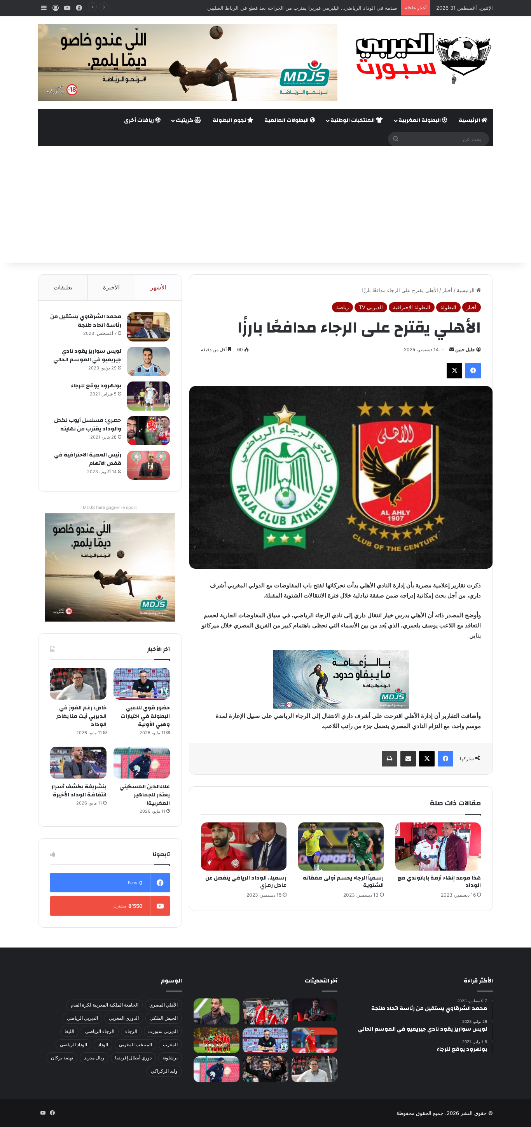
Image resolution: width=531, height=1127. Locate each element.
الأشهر (158, 287)
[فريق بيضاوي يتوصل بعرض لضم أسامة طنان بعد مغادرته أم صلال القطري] (314, 1041)
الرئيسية (470, 120)
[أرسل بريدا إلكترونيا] (451, 349)
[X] (454, 370)
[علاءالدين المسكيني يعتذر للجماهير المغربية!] (142, 763)
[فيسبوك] (473, 370)
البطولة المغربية (420, 120)
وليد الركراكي (164, 1071)
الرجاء (131, 1031)
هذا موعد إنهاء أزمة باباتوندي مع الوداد (439, 881)
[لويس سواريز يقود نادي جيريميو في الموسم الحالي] (148, 361)
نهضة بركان (62, 1058)
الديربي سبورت (163, 1031)
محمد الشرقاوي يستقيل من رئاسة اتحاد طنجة (85, 321)
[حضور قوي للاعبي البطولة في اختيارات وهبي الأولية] (142, 684)
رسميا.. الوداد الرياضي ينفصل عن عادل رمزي (245, 881)
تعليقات (63, 287)
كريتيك (185, 120)
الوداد (103, 1044)
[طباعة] (389, 758)
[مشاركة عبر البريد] (408, 758)
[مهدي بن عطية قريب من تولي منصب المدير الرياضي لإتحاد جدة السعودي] (216, 1011)
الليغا (69, 1031)
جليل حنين (465, 349)
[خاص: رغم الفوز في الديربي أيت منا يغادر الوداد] (78, 684)
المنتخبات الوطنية (353, 120)
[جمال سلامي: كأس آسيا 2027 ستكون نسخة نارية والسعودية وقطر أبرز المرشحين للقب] (265, 1069)
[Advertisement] (265, 204)
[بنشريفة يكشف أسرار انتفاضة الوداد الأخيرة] (78, 763)
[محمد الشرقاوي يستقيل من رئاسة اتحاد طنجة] (148, 326)
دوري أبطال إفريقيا (133, 1058)
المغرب (170, 1044)
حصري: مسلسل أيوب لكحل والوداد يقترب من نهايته (87, 424)
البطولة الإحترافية (411, 307)
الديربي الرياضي (82, 1018)
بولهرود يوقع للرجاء (96, 386)
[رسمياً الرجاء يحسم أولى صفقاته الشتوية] (341, 846)
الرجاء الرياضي (99, 1031)
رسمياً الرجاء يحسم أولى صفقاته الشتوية (343, 881)
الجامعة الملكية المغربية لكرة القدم (104, 1005)
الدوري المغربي (124, 1018)
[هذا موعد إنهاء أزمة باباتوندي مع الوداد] (438, 846)
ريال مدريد (94, 1058)
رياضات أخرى (139, 120)
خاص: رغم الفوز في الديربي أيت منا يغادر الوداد (81, 716)
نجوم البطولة (230, 120)
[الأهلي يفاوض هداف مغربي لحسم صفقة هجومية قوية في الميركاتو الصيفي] (216, 1041)
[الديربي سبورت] (421, 58)
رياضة (342, 307)
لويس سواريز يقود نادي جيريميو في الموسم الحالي (87, 355)
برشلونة (170, 1058)
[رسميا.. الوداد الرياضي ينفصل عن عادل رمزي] (243, 846)
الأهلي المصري (163, 1005)
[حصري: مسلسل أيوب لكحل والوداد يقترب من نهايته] (148, 430)
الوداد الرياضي (73, 1044)
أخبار (447, 290)
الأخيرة (111, 287)
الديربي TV (371, 307)
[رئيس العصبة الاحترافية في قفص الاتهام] (148, 465)
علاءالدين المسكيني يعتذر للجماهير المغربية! (144, 795)
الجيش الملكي (164, 1018)
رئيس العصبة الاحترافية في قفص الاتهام (87, 459)
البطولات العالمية (287, 120)
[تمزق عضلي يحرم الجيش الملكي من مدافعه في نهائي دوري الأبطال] (314, 1009)
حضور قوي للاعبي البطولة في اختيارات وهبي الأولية (145, 716)
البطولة (448, 307)
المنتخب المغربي (135, 1044)
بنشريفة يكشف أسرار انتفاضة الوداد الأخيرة (79, 791)
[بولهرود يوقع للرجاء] (148, 396)
